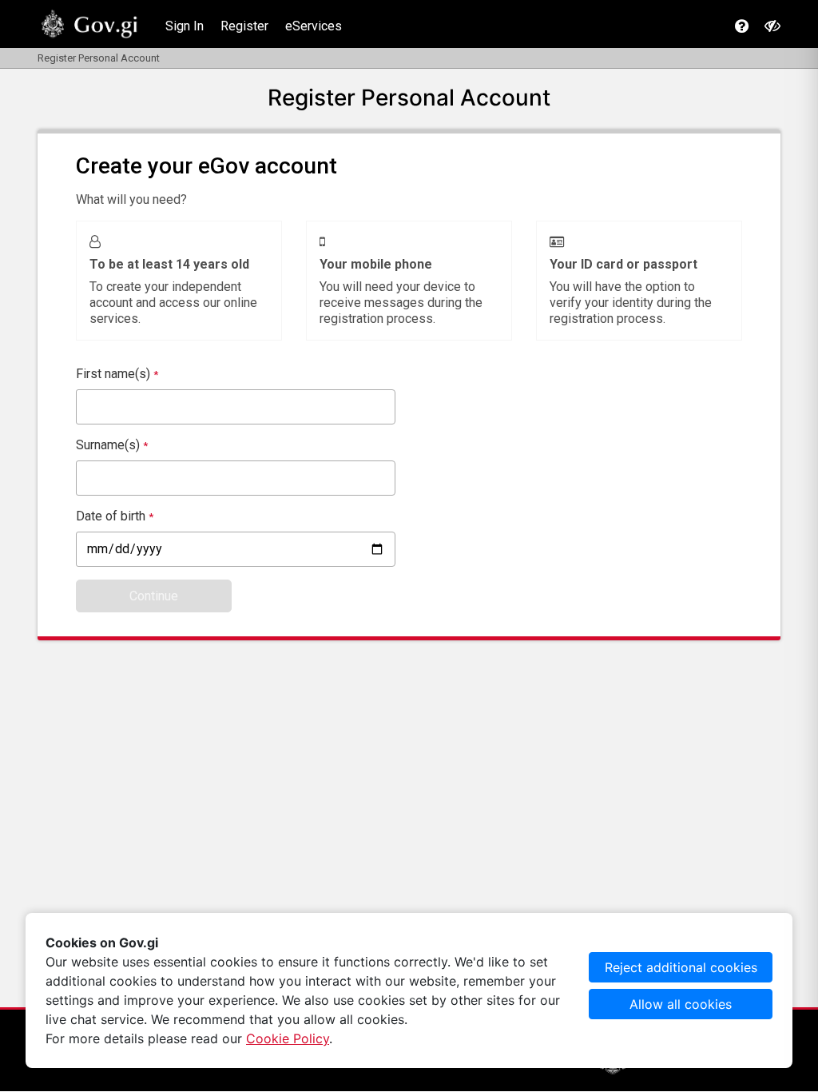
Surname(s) (112, 444)
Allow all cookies (680, 1004)
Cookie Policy (287, 1038)
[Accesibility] (772, 25)
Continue (153, 596)
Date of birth (114, 516)
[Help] (742, 26)
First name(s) (117, 373)
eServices (313, 26)
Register (244, 26)
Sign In (184, 26)
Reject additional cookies (681, 967)
